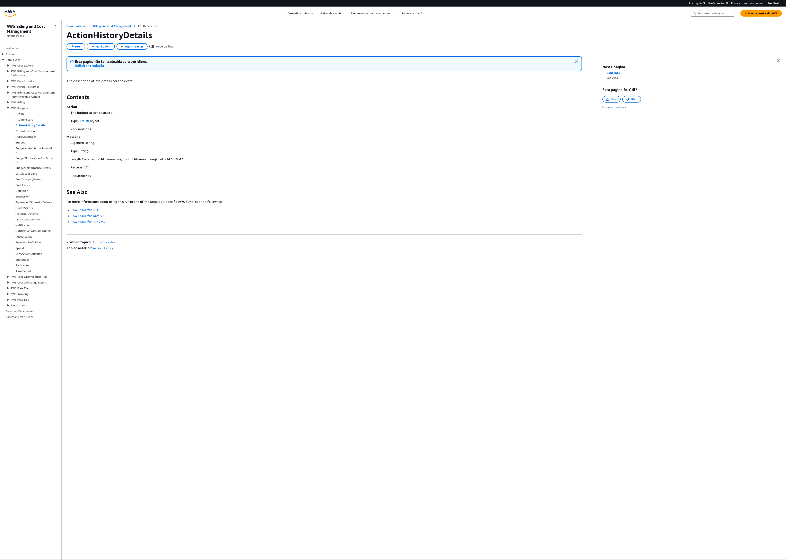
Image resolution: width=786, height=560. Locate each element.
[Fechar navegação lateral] (55, 26)
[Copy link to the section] (63, 97)
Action (84, 121)
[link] (147, 26)
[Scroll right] (425, 13)
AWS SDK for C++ (85, 210)
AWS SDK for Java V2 (88, 216)
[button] (89, 66)
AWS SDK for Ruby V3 (89, 222)
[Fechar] (576, 61)
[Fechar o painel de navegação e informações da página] (778, 60)
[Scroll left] (284, 13)
